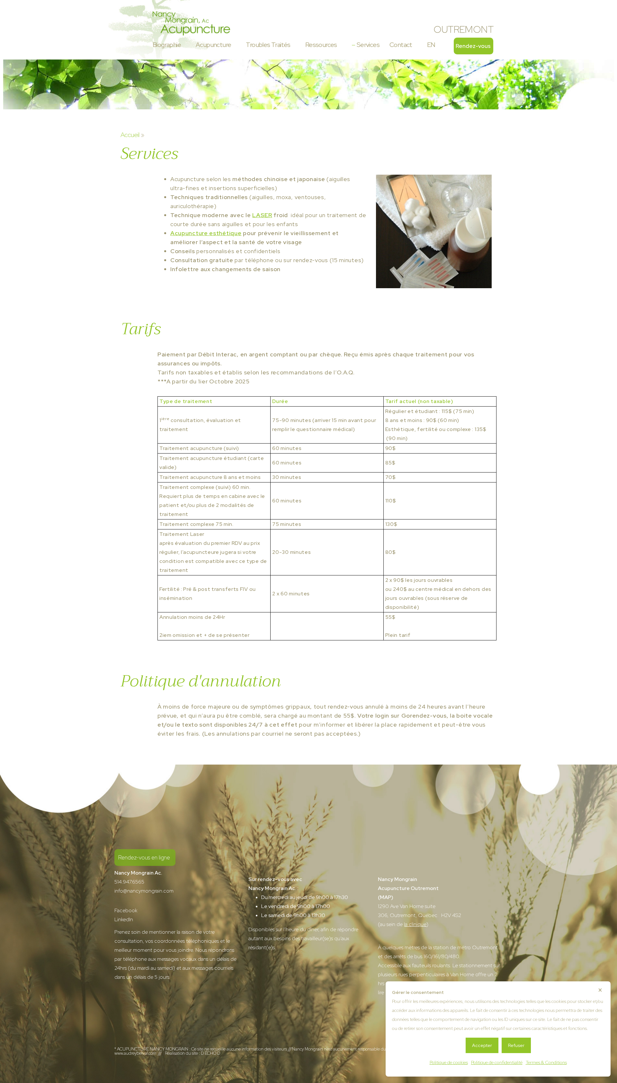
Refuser (516, 1045)
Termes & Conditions (546, 1062)
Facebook (125, 910)
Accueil (130, 135)
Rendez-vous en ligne (144, 857)
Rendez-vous (473, 46)
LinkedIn (123, 919)
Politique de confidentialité (497, 1062)
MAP (385, 897)
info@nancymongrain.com (144, 890)
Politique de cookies (449, 1062)
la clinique (415, 924)
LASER (262, 215)
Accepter (482, 1045)
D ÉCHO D (210, 1053)
